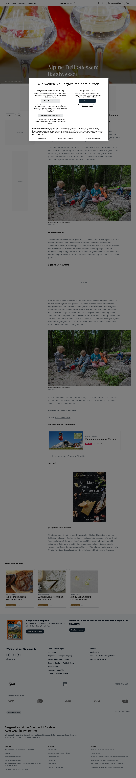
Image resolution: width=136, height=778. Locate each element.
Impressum (42, 138)
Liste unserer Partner (88, 132)
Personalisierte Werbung (50, 115)
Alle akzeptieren (50, 101)
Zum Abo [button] (87, 101)
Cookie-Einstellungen (92, 138)
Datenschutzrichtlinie (65, 138)
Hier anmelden (87, 106)
